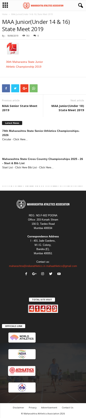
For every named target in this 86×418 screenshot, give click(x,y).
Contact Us (67, 407)
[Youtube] (59, 274)
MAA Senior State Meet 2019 (19, 108)
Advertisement (49, 407)
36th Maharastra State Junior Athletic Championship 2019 (24, 64)
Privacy (33, 407)
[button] (79, 5)
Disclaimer (18, 407)
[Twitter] (52, 274)
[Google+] (35, 274)
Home (4, 14)
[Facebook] (27, 274)
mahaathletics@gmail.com (61, 265)
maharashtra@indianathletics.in (27, 265)
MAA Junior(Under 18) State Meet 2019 (67, 108)
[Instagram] (43, 274)
